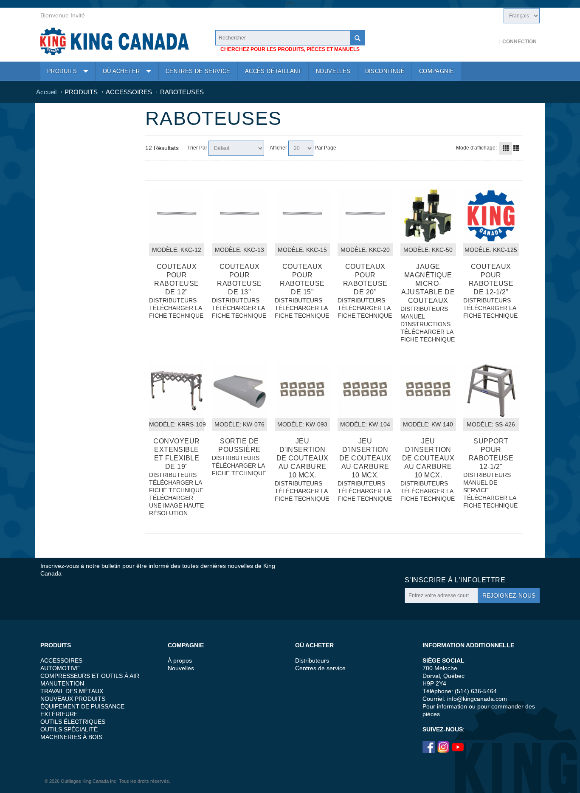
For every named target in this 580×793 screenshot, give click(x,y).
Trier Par (197, 148)
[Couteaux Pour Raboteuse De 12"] (176, 215)
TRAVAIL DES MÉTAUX (71, 691)
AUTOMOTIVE (60, 668)
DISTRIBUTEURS (173, 300)
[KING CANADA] (114, 41)
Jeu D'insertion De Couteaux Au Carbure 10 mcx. (365, 458)
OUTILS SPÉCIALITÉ (69, 729)
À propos (180, 660)
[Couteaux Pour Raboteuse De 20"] (365, 215)
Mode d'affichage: (476, 148)
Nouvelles (181, 668)
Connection (519, 42)
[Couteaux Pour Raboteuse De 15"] (302, 215)
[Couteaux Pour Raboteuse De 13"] (239, 215)
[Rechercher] (357, 37)
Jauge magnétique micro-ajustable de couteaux (428, 283)
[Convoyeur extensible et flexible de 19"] (176, 390)
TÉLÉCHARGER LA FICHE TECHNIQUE (176, 312)
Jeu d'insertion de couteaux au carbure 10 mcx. (302, 458)
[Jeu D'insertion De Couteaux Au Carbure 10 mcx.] (365, 390)
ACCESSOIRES (61, 660)
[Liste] (516, 148)
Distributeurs (312, 660)
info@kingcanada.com (477, 698)
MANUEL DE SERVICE (480, 486)
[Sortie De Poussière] (239, 390)
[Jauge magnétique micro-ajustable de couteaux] (428, 215)
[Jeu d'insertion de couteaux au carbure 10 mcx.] (302, 390)
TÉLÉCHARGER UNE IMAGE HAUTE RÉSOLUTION (176, 505)
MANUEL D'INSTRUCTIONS (425, 320)
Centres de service (320, 668)
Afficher (278, 148)
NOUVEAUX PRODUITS (72, 698)
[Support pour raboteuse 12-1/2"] (490, 390)
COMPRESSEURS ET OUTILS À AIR (89, 675)
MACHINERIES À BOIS (71, 737)
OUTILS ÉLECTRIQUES (72, 721)
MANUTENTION (62, 683)
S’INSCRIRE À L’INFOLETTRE (455, 580)
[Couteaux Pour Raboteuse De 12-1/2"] (490, 215)
